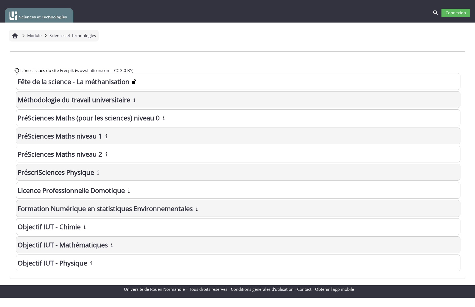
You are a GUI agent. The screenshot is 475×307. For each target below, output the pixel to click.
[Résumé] (135, 100)
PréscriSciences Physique (56, 172)
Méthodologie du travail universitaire (74, 99)
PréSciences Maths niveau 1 (60, 135)
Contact (304, 289)
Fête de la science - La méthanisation (73, 81)
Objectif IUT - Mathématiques (63, 244)
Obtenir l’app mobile (334, 289)
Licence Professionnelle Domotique (71, 190)
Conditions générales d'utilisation (262, 289)
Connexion (456, 12)
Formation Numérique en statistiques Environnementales (105, 208)
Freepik (67, 70)
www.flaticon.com (93, 70)
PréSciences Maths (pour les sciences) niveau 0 (89, 117)
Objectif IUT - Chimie (49, 226)
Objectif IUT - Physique (52, 262)
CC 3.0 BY (123, 70)
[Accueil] (39, 14)
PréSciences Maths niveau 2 (60, 154)
